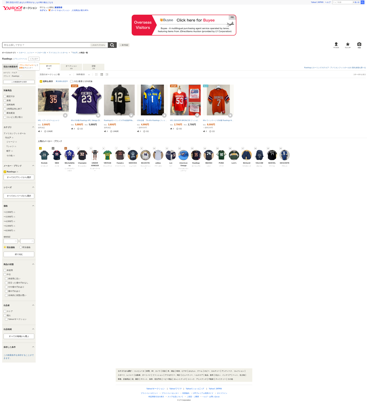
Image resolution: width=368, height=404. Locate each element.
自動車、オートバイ (143, 375)
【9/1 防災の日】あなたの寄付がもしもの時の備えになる (29, 2)
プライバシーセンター (170, 393)
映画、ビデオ (181, 371)
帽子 (9, 151)
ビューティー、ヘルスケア (192, 375)
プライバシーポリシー (149, 393)
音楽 (164, 371)
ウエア (74, 53)
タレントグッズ (180, 379)
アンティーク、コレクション (233, 371)
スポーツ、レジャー (26, 53)
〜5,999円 (9, 226)
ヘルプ (328, 2)
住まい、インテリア (223, 375)
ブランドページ (20, 59)
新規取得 (58, 7)
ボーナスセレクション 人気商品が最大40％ (70, 10)
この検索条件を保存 (19, 82)
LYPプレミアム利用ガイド (203, 393)
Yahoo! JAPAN (317, 2)
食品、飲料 (209, 375)
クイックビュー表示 (107, 74)
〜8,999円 (9, 230)
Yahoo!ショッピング (195, 388)
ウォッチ (348, 47)
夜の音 (357, 2)
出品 (359, 47)
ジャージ (11, 142)
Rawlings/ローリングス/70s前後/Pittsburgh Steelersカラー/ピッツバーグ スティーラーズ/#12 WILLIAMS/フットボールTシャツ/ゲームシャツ (119, 120)
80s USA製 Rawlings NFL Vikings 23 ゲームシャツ (86, 120)
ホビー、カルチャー (212, 371)
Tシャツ (11, 146)
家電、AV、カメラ (153, 371)
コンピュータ (139, 371)
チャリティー (220, 379)
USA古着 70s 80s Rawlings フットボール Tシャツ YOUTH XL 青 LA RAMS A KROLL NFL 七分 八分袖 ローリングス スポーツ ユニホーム (152, 120)
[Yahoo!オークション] (20, 7)
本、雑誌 (171, 371)
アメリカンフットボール (58, 53)
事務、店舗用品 (124, 379)
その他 (10, 155)
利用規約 (185, 393)
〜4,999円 (9, 221)
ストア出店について (175, 397)
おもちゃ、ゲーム (195, 371)
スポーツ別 (41, 53)
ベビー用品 (167, 379)
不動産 (211, 379)
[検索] (362, 2)
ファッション (158, 375)
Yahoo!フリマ (175, 388)
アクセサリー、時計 (172, 375)
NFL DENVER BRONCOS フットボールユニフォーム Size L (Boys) (185, 120)
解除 (21, 76)
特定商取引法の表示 (156, 397)
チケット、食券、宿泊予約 (151, 379)
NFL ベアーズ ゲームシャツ (48, 120)
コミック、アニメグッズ (197, 379)
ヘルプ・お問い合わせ (211, 397)
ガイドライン (222, 393)
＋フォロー (34, 59)
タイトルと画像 (96, 74)
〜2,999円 (9, 212)
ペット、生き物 (239, 375)
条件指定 (124, 45)
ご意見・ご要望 (193, 397)
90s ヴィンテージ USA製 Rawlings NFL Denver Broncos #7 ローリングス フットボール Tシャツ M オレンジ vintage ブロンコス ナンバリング (218, 120)
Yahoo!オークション (155, 388)
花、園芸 (135, 379)
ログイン (43, 10)
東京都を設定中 (62, 81)
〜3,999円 (9, 217)
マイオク (336, 47)
